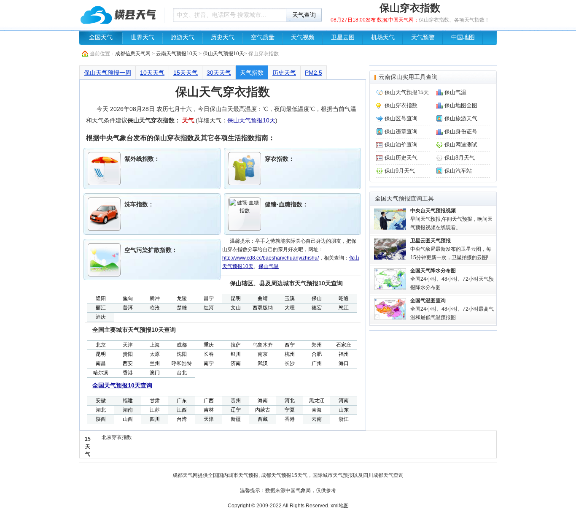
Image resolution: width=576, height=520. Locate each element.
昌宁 (209, 298)
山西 (128, 419)
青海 (317, 410)
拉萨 (236, 345)
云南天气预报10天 (176, 54)
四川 (155, 419)
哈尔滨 (100, 373)
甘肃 (155, 401)
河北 (290, 401)
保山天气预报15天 (407, 92)
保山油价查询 (401, 144)
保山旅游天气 (460, 118)
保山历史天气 (401, 157)
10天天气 (152, 72)
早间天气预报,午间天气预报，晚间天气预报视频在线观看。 (451, 219)
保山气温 (268, 266)
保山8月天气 (459, 157)
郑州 (317, 345)
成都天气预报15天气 (284, 475)
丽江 (101, 308)
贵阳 (128, 354)
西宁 (290, 345)
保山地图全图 (460, 105)
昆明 (236, 298)
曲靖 (263, 298)
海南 (263, 401)
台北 (182, 373)
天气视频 (303, 37)
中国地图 (463, 37)
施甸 (128, 298)
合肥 (317, 354)
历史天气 (222, 37)
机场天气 (383, 37)
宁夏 (290, 410)
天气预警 (423, 37)
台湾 (182, 419)
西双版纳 (263, 308)
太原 (155, 354)
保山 (317, 298)
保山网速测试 (460, 144)
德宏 (317, 308)
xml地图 (340, 506)
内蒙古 (262, 410)
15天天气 (185, 72)
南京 (263, 354)
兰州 (155, 363)
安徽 (101, 401)
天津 (128, 345)
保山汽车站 (458, 171)
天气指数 (252, 72)
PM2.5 (313, 72)
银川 (236, 354)
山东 (344, 410)
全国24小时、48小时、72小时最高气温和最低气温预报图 (452, 309)
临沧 (155, 308)
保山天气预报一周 (107, 72)
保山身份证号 (460, 131)
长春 (209, 354)
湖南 (128, 410)
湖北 (101, 410)
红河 (209, 308)
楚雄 (182, 308)
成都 (182, 345)
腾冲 (155, 298)
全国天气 (101, 37)
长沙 (290, 363)
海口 (344, 363)
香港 (128, 373)
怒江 (344, 308)
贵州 (236, 401)
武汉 (263, 363)
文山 (236, 308)
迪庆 (101, 317)
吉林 (209, 410)
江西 (182, 410)
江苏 (155, 410)
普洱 (128, 308)
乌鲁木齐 (263, 345)
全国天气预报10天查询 (122, 385)
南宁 (209, 363)
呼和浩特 (182, 363)
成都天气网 (185, 475)
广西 (209, 401)
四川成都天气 (378, 475)
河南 (344, 401)
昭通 (344, 298)
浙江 (344, 419)
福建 (128, 401)
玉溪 (290, 298)
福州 (344, 354)
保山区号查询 (401, 118)
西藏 (263, 419)
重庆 (209, 345)
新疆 (236, 419)
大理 (290, 308)
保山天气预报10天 (223, 54)
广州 (317, 363)
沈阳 (182, 354)
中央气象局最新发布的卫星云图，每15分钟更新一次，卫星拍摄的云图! (450, 249)
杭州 (290, 354)
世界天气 (142, 37)
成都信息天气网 (133, 54)
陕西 (101, 419)
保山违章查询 (401, 131)
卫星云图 (343, 37)
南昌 (101, 363)
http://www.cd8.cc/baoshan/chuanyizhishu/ (270, 258)
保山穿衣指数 (401, 105)
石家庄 (343, 345)
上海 (155, 345)
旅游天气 (182, 37)
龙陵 (182, 298)
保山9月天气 (400, 171)
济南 (236, 363)
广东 (182, 401)
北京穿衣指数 (117, 437)
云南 (317, 419)
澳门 (155, 373)
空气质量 (263, 37)
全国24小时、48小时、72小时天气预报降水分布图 (452, 279)
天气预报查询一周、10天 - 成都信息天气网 (119, 14)
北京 (101, 345)
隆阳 (101, 298)
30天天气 (219, 72)
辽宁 (236, 410)
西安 (128, 363)
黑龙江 (316, 401)
